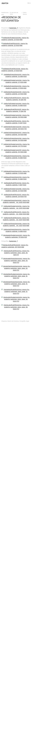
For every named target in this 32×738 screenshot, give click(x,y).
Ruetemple (12, 28)
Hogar (27, 321)
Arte (2, 14)
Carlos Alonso (25, 13)
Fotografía (22, 321)
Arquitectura (4, 12)
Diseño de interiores (13, 321)
